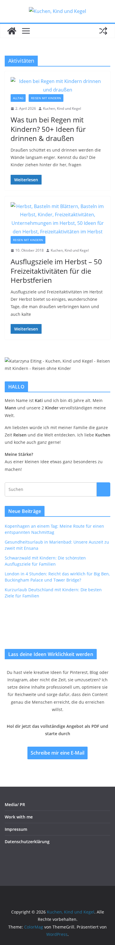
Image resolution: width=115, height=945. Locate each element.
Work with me (19, 817)
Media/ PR (15, 804)
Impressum (16, 829)
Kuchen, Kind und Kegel (62, 108)
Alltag (18, 98)
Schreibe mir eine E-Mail (57, 753)
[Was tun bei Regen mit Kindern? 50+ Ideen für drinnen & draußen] (57, 85)
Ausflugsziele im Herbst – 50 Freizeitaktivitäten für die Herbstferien (56, 271)
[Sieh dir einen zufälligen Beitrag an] (103, 31)
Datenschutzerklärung (27, 841)
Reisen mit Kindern (46, 98)
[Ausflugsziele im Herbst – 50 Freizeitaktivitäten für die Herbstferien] (57, 219)
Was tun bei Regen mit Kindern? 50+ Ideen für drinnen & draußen (48, 129)
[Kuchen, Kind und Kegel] (12, 31)
